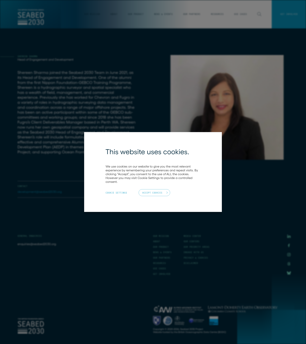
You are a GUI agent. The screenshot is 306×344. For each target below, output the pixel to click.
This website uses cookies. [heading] (147, 152)
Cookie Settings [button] (116, 192)
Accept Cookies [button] (152, 192)
